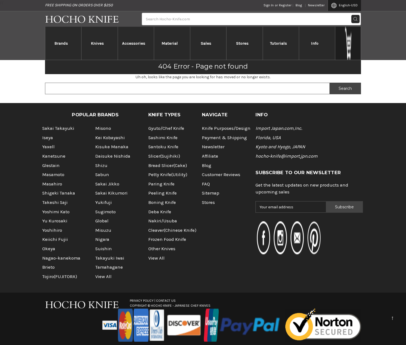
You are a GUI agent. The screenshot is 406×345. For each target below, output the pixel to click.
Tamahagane (109, 267)
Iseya (47, 137)
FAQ (206, 184)
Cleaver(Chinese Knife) (172, 230)
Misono (103, 128)
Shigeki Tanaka (58, 193)
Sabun (102, 174)
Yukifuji (103, 202)
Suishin (103, 248)
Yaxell (48, 146)
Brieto (48, 267)
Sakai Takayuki (58, 128)
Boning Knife (162, 202)
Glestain (51, 165)
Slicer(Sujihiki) (164, 156)
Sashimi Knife (163, 137)
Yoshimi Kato (56, 211)
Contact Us (166, 301)
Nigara (102, 239)
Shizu (101, 165)
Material (170, 43)
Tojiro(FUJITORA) (59, 276)
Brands (61, 43)
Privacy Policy (142, 301)
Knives (97, 43)
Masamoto (53, 174)
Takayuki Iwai (109, 258)
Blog (299, 5)
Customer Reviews (221, 174)
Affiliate (210, 156)
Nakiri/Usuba (162, 220)
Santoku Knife (163, 146)
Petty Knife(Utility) (167, 174)
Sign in (268, 5)
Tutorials (278, 43)
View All (103, 276)
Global (102, 220)
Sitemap (210, 193)
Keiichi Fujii (55, 239)
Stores (242, 43)
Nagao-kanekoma (61, 258)
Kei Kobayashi (110, 137)
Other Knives (161, 248)
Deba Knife (159, 211)
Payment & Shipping (224, 137)
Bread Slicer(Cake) (167, 165)
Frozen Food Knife (167, 239)
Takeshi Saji (55, 202)
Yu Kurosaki (54, 220)
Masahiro (52, 184)
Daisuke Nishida (112, 156)
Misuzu (103, 230)
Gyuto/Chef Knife (166, 128)
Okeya (48, 248)
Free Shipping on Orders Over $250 (79, 5)
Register (285, 5)
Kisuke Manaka (111, 146)
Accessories (133, 43)
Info (314, 43)
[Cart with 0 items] (348, 43)
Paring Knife (161, 184)
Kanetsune (53, 156)
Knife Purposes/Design (226, 128)
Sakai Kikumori (111, 193)
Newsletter (316, 5)
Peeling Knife (162, 193)
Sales (206, 43)
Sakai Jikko (107, 184)
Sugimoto (105, 211)
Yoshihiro (52, 230)
